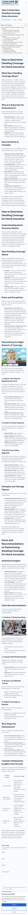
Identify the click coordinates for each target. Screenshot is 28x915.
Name (3, 852)
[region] (14, 903)
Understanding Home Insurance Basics (12, 37)
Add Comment (5, 871)
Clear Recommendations (9, 49)
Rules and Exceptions (8, 40)
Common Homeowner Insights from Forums (13, 52)
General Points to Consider (9, 33)
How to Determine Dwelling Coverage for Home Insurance (13, 28)
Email (3, 858)
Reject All (14, 912)
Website (4, 865)
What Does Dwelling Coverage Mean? (11, 30)
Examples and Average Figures (10, 43)
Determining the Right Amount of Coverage (13, 42)
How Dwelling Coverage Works (10, 39)
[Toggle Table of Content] (25, 25)
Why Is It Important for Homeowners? (12, 31)
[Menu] (25, 2)
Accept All (14, 904)
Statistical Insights (7, 48)
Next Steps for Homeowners (10, 51)
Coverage (20, 19)
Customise (14, 908)
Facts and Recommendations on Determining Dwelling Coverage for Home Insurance (12, 46)
